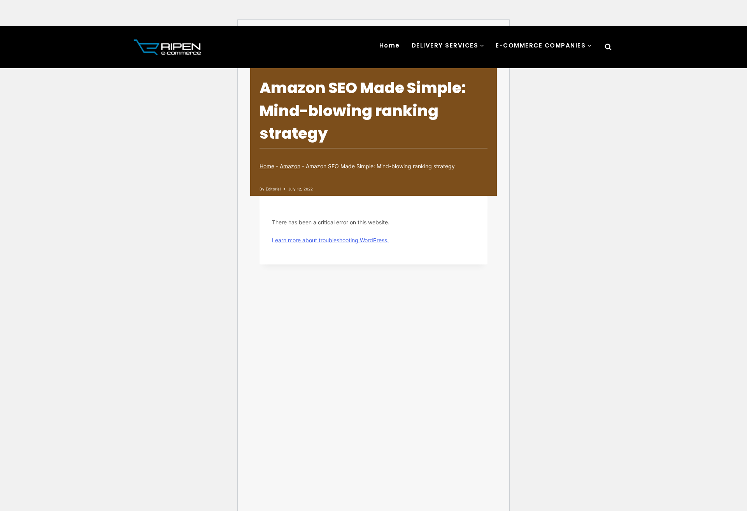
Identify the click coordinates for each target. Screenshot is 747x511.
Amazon (290, 166)
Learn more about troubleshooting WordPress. (330, 240)
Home (389, 45)
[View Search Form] (608, 47)
